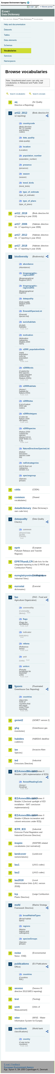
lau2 (17, 872)
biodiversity (21, 256)
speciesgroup (27, 475)
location (27, 147)
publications (22, 963)
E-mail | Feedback (12, 1064)
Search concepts (39, 94)
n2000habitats (27, 386)
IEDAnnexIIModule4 (23, 815)
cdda (17, 489)
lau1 (17, 864)
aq (16, 102)
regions (26, 926)
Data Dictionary (26, 19)
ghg (17, 728)
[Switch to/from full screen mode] (37, 6)
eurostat (19, 586)
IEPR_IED (20, 829)
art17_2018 (21, 245)
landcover (20, 854)
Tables (7, 35)
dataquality (27, 298)
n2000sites (27, 401)
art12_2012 (21, 113)
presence (27, 165)
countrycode (27, 123)
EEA (16, 2)
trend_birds (27, 183)
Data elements (10, 40)
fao (16, 597)
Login (32, 7)
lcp (16, 894)
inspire (18, 843)
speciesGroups (27, 939)
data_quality (27, 138)
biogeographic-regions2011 (27, 287)
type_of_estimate (27, 192)
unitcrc (26, 666)
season (26, 174)
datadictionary (23, 508)
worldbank (21, 1028)
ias (16, 749)
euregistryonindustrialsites (23, 575)
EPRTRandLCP (23, 561)
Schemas (8, 45)
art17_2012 (21, 235)
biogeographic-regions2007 (27, 274)
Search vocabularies (17, 94)
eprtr (17, 547)
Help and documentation (14, 24)
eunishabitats (27, 322)
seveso (19, 988)
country (26, 1039)
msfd (17, 905)
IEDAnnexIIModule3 (23, 798)
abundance (27, 264)
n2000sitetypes (27, 414)
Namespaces (10, 61)
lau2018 (19, 880)
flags (25, 619)
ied (16, 760)
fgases (18, 686)
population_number (27, 156)
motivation (27, 335)
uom (17, 1007)
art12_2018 (21, 213)
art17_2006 (21, 224)
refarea (26, 643)
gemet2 (19, 720)
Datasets (8, 29)
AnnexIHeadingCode (27, 782)
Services (8, 56)
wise (17, 1017)
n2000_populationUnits (27, 349)
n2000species (27, 428)
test (17, 999)
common (20, 497)
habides (19, 739)
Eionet (15, 19)
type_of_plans (27, 201)
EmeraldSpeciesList (27, 311)
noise (18, 953)
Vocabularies (10, 51)
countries (27, 697)
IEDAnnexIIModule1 (23, 771)
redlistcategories (27, 463)
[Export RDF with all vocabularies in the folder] (47, 116)
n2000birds (27, 368)
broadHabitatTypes (27, 915)
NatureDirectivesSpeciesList (27, 448)
